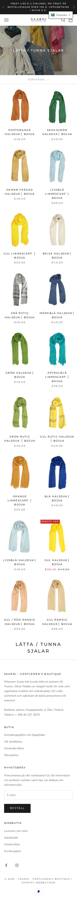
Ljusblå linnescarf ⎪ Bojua (57, 194)
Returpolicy (11, 755)
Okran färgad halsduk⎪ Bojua (20, 191)
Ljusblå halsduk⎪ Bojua (19, 562)
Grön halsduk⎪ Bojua (20, 374)
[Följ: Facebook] (6, 865)
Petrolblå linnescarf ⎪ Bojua (57, 377)
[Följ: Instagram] (17, 865)
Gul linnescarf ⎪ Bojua (20, 255)
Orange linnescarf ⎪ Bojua (20, 500)
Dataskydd (11, 838)
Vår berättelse (13, 742)
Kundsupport (12, 851)
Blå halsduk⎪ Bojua (57, 498)
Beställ (17, 808)
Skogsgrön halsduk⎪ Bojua (57, 132)
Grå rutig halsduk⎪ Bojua (20, 315)
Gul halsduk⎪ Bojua (57, 562)
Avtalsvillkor (12, 844)
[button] (61, 15)
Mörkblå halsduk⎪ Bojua (57, 315)
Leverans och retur (16, 831)
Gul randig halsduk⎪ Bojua (57, 621)
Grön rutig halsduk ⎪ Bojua (19, 438)
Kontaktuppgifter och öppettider (24, 735)
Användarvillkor (14, 748)
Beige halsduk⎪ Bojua (57, 255)
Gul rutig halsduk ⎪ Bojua (57, 438)
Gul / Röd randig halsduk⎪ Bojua (20, 621)
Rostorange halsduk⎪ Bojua (20, 132)
